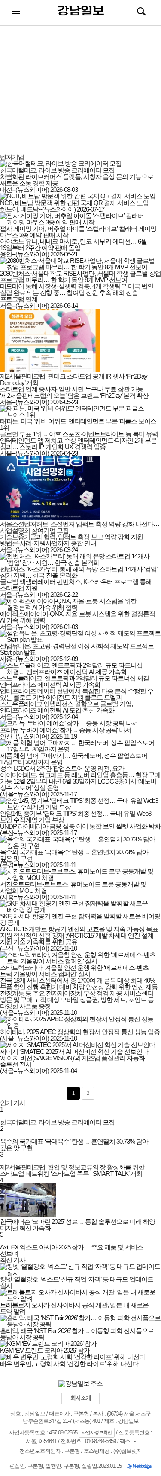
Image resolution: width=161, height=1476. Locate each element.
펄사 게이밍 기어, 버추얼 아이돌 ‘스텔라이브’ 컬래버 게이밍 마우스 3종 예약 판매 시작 (78, 232)
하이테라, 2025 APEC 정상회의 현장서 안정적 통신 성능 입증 (80, 1031)
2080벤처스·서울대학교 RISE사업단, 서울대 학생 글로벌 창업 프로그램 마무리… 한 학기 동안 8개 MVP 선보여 (80, 276)
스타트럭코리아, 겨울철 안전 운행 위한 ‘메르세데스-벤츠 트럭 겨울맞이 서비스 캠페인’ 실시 (74, 971)
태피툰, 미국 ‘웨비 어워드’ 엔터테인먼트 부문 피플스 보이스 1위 (78, 424)
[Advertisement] (80, 94)
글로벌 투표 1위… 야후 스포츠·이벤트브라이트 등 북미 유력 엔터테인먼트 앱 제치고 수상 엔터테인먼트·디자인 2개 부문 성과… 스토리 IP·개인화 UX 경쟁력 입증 (79, 440)
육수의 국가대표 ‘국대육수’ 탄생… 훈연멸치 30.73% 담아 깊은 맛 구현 (74, 855)
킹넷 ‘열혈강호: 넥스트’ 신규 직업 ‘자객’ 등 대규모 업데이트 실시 (76, 1282)
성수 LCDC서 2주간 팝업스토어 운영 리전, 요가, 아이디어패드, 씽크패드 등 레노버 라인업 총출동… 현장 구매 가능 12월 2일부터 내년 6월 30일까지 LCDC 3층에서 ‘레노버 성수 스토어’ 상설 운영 (80, 778)
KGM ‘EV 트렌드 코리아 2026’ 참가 (45, 1350)
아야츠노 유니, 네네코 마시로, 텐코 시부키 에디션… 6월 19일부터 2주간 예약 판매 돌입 (73, 244)
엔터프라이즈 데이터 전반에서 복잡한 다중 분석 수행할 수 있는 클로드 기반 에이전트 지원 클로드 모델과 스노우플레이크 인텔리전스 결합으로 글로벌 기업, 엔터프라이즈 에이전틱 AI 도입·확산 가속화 (76, 700)
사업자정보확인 (97, 1432)
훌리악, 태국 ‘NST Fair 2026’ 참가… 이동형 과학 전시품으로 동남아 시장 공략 (77, 1334)
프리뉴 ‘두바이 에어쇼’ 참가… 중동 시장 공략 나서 (65, 730)
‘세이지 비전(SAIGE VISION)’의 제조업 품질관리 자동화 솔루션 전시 (72, 1061)
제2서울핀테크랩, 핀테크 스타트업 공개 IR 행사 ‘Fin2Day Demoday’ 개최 (73, 379)
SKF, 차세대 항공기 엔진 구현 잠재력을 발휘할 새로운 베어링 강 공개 (80, 919)
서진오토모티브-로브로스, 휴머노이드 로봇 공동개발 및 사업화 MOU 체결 (73, 887)
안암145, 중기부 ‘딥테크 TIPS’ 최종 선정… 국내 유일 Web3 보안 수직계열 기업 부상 (75, 816)
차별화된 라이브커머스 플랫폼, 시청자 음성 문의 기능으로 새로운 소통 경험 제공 (76, 180)
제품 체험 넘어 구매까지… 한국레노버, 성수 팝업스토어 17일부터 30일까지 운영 (73, 759)
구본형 (72, 1451)
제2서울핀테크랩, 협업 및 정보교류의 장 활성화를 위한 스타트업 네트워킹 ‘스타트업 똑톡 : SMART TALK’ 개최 (72, 1170)
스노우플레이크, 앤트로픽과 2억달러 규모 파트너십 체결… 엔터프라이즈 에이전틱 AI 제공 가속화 (77, 681)
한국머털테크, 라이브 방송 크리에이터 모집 (57, 170)
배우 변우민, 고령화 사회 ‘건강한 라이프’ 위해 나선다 (69, 1363)
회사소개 (80, 1398)
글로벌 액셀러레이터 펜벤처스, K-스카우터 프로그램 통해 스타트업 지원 (76, 585)
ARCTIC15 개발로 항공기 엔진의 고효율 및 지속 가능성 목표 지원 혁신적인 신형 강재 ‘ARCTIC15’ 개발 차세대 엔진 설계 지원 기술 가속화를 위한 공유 (79, 935)
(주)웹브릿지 (127, 1451)
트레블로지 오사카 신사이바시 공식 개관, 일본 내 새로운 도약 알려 (74, 1308)
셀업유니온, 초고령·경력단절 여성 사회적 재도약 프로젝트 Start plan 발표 (77, 649)
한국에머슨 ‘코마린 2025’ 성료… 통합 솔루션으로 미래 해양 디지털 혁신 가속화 (77, 1224)
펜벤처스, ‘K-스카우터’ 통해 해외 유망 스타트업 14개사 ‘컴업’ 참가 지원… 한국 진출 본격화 (79, 572)
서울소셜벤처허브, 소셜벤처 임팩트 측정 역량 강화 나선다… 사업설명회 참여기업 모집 (79, 527)
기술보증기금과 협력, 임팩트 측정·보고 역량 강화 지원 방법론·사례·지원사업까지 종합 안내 (71, 540)
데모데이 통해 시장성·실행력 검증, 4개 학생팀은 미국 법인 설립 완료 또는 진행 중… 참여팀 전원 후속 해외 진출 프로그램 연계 (76, 293)
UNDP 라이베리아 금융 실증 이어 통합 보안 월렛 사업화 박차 (80, 826)
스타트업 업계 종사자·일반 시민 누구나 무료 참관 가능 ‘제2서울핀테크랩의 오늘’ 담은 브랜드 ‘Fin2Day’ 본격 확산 (74, 392)
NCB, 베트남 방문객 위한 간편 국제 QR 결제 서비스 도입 (74, 202)
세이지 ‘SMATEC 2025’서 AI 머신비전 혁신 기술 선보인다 (74, 1051)
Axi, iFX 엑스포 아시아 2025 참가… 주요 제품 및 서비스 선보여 (71, 1250)
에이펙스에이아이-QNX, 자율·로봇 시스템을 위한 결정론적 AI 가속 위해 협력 (77, 617)
